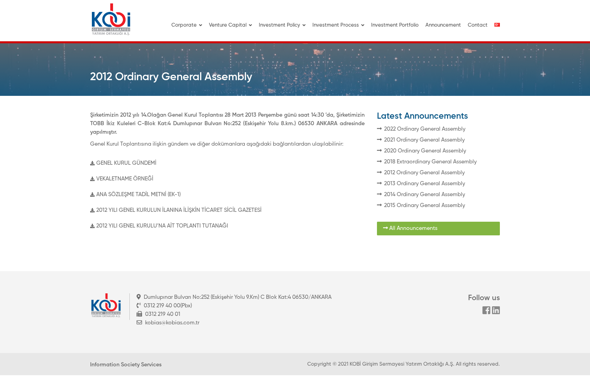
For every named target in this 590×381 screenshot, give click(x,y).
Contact (478, 25)
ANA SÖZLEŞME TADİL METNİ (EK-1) (138, 194)
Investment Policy (279, 25)
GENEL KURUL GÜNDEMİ (126, 163)
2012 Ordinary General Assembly (424, 173)
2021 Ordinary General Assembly (424, 140)
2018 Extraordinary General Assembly (430, 162)
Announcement (443, 25)
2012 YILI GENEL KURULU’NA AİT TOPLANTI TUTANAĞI (162, 226)
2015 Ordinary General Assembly (424, 205)
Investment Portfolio (395, 25)
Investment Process (335, 25)
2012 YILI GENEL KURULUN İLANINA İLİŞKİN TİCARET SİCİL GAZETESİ (179, 210)
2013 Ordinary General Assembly (424, 184)
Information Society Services (125, 365)
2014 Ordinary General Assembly (424, 194)
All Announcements (412, 228)
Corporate (184, 25)
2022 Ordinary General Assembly (424, 129)
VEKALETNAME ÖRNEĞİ (124, 179)
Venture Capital (228, 25)
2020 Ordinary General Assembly (425, 151)
